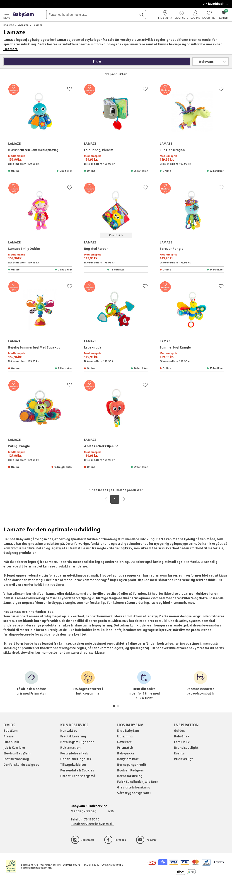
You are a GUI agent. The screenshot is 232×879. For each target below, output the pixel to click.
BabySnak (181, 736)
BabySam (10, 731)
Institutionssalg (16, 759)
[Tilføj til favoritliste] (69, 88)
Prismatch (125, 748)
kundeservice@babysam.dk (92, 824)
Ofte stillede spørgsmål (78, 776)
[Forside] (23, 14)
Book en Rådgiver (130, 770)
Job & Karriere (14, 748)
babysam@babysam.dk (36, 867)
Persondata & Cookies (77, 770)
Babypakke (126, 753)
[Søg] (141, 14)
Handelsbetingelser (75, 759)
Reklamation (70, 748)
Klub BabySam (128, 731)
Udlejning (125, 736)
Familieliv (181, 742)
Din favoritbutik (213, 4)
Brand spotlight (186, 748)
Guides (179, 731)
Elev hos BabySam (17, 753)
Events (179, 753)
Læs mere (10, 49)
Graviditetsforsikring (133, 787)
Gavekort (124, 742)
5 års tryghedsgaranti (134, 793)
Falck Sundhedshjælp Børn (138, 782)
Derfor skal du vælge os (21, 765)
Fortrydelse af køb (74, 753)
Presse (8, 736)
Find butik (11, 742)
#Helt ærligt (183, 759)
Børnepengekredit (131, 765)
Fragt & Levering (73, 736)
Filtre (97, 61)
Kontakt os (68, 731)
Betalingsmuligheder (77, 742)
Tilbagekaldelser (73, 765)
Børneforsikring (130, 776)
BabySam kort (128, 759)
